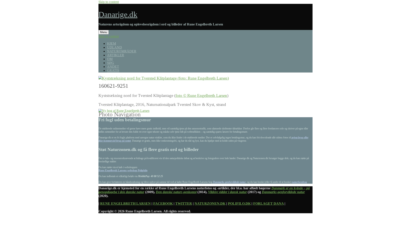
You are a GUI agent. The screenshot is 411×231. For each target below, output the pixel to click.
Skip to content (108, 2)
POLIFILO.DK (239, 203)
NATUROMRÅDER (121, 51)
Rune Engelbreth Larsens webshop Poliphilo (122, 170)
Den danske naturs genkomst (176, 192)
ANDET (113, 66)
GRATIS (113, 70)
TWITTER (183, 203)
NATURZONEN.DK (210, 203)
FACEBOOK (163, 203)
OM (110, 59)
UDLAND (114, 47)
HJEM (111, 43)
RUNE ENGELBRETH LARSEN (125, 203)
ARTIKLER (115, 55)
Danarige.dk (117, 14)
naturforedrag (299, 182)
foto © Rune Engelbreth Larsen (201, 95)
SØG (110, 63)
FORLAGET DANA (268, 203)
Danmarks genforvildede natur (229, 182)
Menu (103, 32)
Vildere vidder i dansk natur (227, 192)
